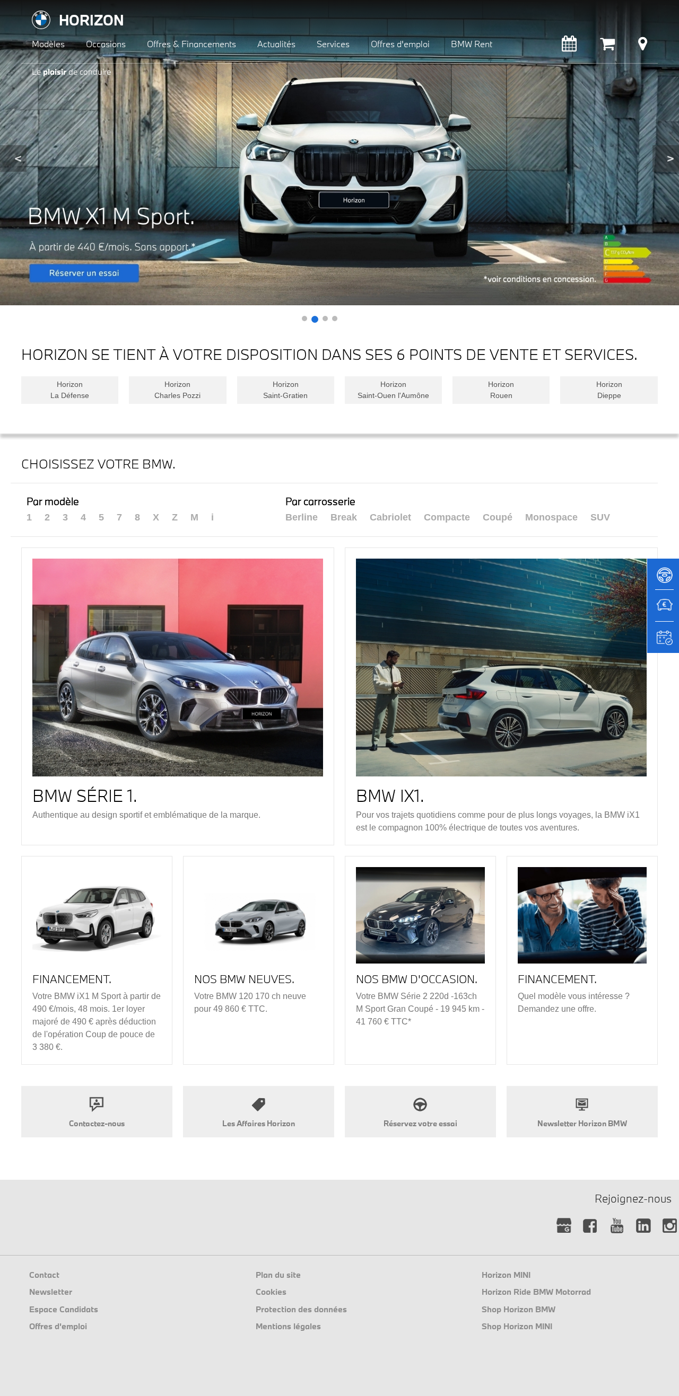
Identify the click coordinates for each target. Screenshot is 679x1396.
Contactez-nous (97, 1123)
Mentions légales (288, 1326)
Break (343, 517)
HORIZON (91, 20)
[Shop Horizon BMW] (607, 46)
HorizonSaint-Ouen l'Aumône (393, 390)
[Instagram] (669, 1226)
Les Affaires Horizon (258, 1123)
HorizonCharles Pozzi (177, 390)
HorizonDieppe (609, 390)
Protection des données (301, 1309)
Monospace (551, 517)
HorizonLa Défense (69, 390)
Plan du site (278, 1274)
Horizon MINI (506, 1274)
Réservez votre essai (420, 1123)
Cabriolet (390, 517)
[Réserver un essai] (663, 579)
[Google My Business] (563, 1226)
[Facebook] (590, 1226)
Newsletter (50, 1291)
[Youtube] (616, 1226)
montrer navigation (29, 8)
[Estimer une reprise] (663, 610)
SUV (600, 517)
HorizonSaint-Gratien (285, 390)
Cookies (271, 1291)
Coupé (497, 517)
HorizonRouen (501, 390)
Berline (301, 517)
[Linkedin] (643, 1226)
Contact (44, 1274)
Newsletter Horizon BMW (582, 1123)
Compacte (447, 517)
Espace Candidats (63, 1309)
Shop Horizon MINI (517, 1326)
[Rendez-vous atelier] (569, 46)
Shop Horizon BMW (518, 1309)
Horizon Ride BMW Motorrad (536, 1291)
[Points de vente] (642, 46)
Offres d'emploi (58, 1326)
